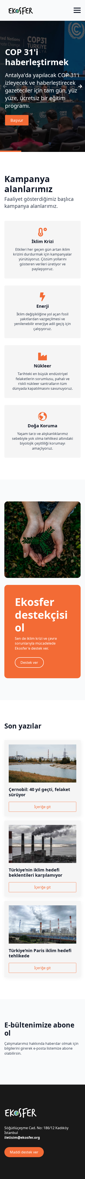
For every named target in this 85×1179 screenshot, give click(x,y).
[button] (80, 86)
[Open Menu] (77, 10)
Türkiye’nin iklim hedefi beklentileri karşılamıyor (35, 872)
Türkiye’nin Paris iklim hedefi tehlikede (40, 953)
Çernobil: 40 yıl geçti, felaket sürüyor (39, 792)
